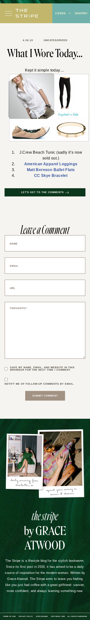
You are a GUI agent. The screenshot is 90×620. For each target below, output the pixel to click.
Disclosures (42, 616)
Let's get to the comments (42, 192)
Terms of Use (9, 616)
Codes (60, 13)
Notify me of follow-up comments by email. (39, 384)
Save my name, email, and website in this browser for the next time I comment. (42, 368)
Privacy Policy (26, 616)
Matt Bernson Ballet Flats (51, 170)
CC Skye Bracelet (50, 175)
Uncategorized (55, 40)
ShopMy (81, 13)
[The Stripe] (27, 13)
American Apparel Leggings (51, 164)
